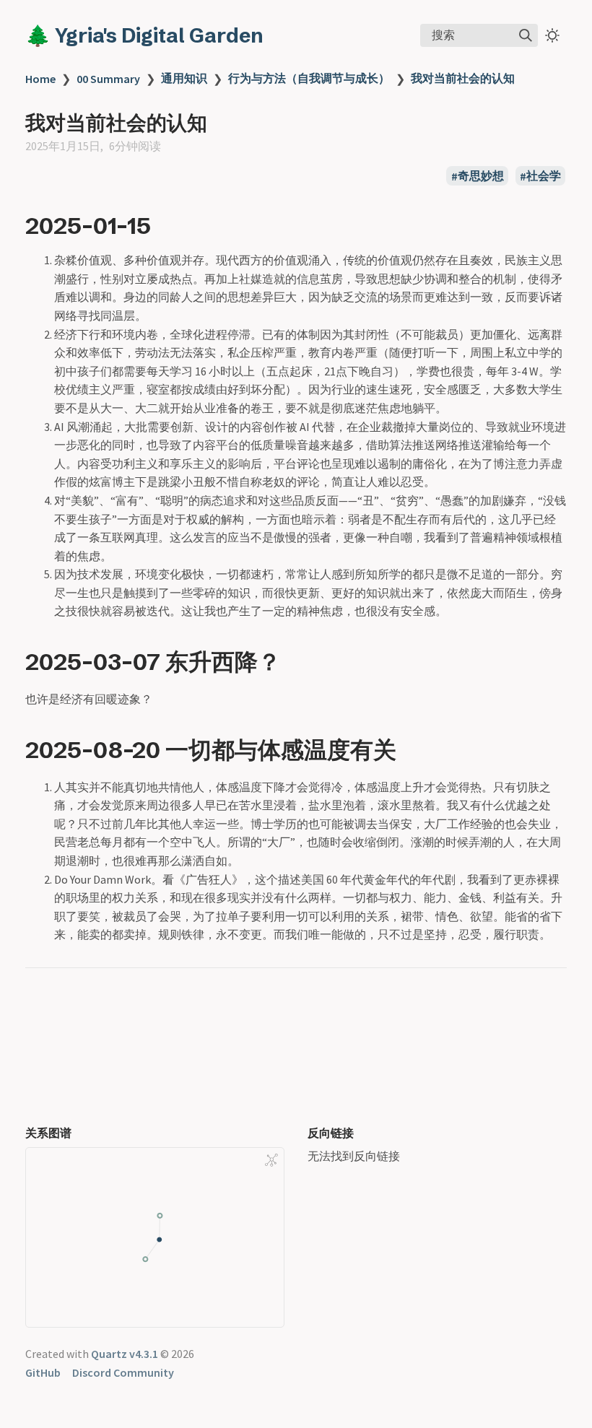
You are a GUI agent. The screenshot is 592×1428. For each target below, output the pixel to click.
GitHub (43, 1372)
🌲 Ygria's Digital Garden (144, 35)
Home (40, 78)
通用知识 (184, 78)
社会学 (543, 176)
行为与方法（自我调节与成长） (309, 78)
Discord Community (123, 1372)
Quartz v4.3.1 (124, 1353)
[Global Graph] (271, 1160)
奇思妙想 (481, 176)
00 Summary (108, 78)
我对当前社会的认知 (463, 78)
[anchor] (164, 225)
